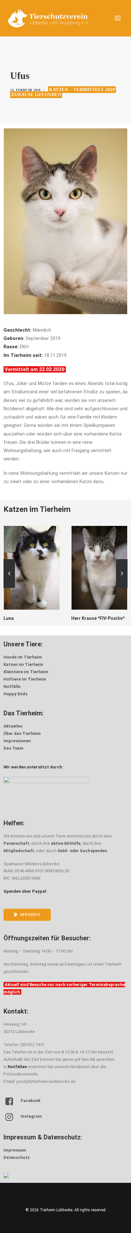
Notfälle (11, 686)
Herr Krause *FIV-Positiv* (30, 618)
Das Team (13, 748)
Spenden (30, 915)
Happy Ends (15, 693)
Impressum (14, 1150)
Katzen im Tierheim (23, 664)
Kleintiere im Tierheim (25, 671)
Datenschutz (16, 1157)
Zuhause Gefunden (36, 94)
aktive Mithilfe (65, 843)
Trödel (78, 618)
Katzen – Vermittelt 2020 (82, 89)
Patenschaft (16, 843)
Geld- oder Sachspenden (82, 850)
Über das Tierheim (22, 733)
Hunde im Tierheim (22, 657)
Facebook (30, 1100)
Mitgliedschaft (18, 850)
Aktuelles (12, 726)
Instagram (31, 1116)
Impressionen (17, 740)
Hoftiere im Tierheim (24, 679)
